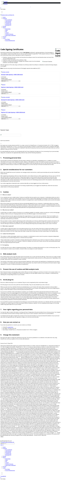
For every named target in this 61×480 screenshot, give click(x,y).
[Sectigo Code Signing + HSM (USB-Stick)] (5, 72)
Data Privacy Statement (10, 35)
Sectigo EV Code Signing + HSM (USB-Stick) (12, 99)
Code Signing (8, 21)
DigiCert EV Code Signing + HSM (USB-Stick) (13, 112)
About (4, 27)
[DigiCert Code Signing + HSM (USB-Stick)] (3, 84)
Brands (4, 26)
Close (2, 436)
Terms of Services (9, 34)
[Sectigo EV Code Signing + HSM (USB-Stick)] (5, 97)
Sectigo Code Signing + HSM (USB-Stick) (12, 74)
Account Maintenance (10, 40)
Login (4, 38)
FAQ (6, 31)
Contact (7, 32)
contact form (10, 327)
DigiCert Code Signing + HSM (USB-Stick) (12, 87)
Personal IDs (8, 22)
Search (2, 443)
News (6, 30)
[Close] (0, 143)
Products (5, 18)
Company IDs (8, 23)
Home (4, 17)
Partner (4, 36)
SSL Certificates (8, 19)
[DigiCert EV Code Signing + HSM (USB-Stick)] (3, 110)
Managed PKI (8, 25)
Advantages (7, 29)
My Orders (7, 39)
